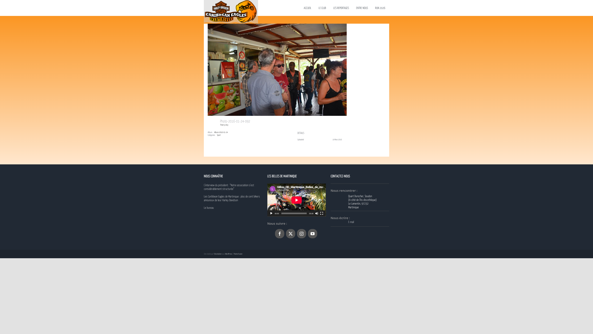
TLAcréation (217, 254)
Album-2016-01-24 (221, 132)
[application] (296, 200)
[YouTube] (312, 233)
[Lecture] (271, 213)
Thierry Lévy (224, 125)
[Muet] (316, 213)
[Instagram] (301, 233)
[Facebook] (279, 233)
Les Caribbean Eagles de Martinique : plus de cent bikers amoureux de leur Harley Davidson (232, 198)
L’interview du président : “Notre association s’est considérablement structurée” (229, 187)
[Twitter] (290, 233)
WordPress (228, 254)
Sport (219, 135)
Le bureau (209, 207)
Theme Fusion (237, 254)
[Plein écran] (321, 213)
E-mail (351, 222)
